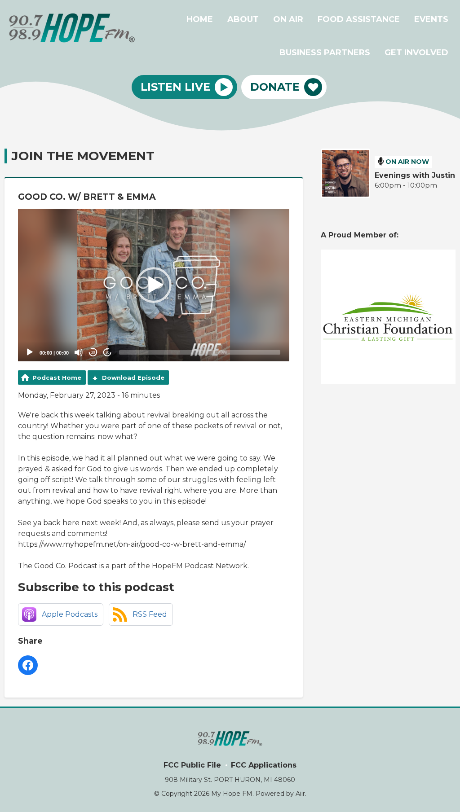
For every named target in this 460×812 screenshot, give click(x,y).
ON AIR (288, 19)
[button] (154, 285)
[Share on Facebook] (28, 665)
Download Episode (133, 377)
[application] (153, 285)
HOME (199, 19)
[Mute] (78, 352)
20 (93, 353)
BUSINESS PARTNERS (324, 52)
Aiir (300, 794)
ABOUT (243, 19)
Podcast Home (56, 377)
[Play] (29, 352)
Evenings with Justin (415, 175)
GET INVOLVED (416, 52)
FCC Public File (192, 765)
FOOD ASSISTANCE (359, 19)
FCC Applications (263, 765)
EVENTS (431, 19)
